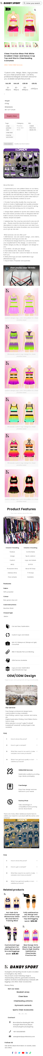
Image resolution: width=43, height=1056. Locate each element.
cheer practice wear (8, 128)
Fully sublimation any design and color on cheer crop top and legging (30, 915)
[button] (35, 10)
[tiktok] (30, 1052)
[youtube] (23, 1052)
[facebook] (12, 1052)
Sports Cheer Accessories (23, 1010)
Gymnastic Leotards (23, 1005)
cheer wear (9, 132)
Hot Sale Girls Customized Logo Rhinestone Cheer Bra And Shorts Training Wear (12, 916)
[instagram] (16, 1052)
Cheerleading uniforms (23, 1001)
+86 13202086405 (19, 1032)
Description (8, 144)
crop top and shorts (9, 136)
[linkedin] (27, 1052)
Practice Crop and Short (20, 128)
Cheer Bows (23, 996)
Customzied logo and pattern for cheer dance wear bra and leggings (12, 948)
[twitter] (19, 1052)
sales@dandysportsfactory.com (24, 1037)
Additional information (21, 144)
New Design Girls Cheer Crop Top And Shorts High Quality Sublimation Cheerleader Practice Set (31, 950)
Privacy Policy (9, 985)
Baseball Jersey (23, 992)
